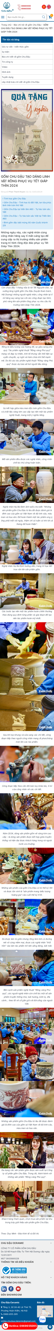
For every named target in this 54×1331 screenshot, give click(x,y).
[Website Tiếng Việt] (44, 6)
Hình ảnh (6, 72)
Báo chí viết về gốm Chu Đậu (16, 56)
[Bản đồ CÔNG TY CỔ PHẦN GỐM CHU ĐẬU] (45, 1311)
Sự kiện (5, 52)
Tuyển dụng (8, 77)
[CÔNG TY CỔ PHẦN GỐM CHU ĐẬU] (7, 6)
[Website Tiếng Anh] (49, 6)
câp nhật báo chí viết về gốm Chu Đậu (20, 82)
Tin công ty (7, 62)
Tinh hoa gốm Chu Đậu (14, 198)
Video (4, 67)
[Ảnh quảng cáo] (27, 130)
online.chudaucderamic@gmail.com (18, 1321)
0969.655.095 (10, 1314)
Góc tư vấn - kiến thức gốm (15, 46)
